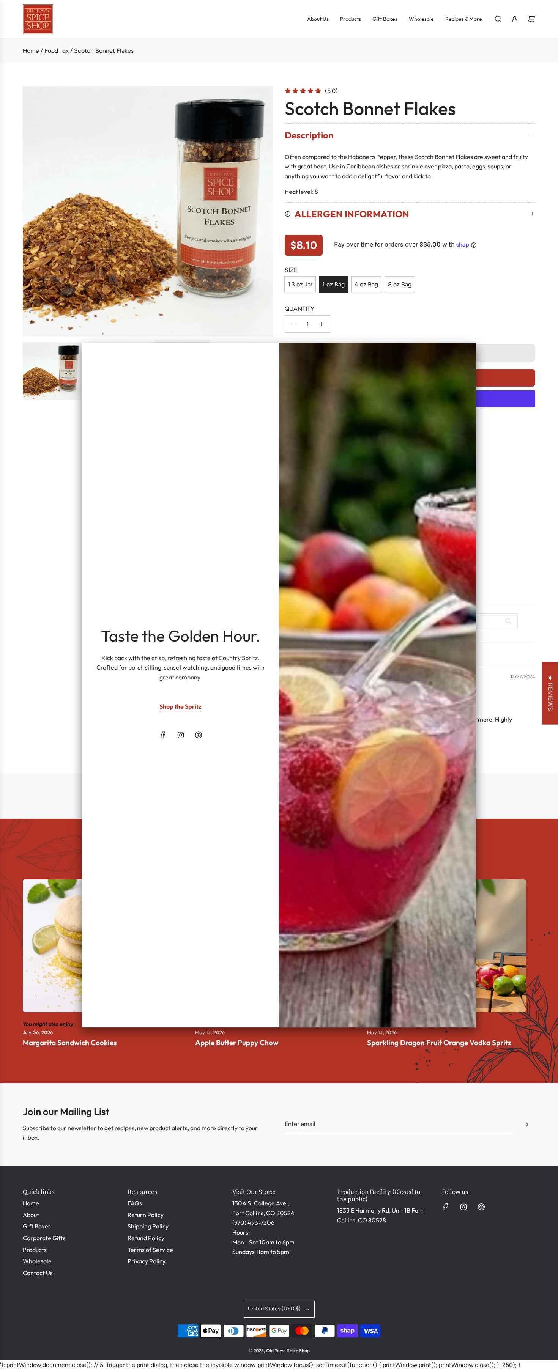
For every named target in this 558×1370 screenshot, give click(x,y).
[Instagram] (180, 735)
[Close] (462, 355)
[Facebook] (162, 735)
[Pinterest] (198, 735)
